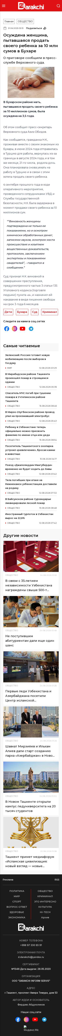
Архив (45, 917)
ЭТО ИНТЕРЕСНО (45, 901)
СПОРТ (16, 901)
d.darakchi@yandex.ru (31, 957)
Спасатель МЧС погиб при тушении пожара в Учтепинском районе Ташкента (28, 397)
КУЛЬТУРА (45, 906)
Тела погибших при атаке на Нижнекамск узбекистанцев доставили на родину (31, 484)
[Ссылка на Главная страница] (31, 5)
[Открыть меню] (3, 5)
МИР (17, 896)
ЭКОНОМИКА (16, 917)
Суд (34, 312)
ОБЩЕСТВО (25, 21)
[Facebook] (6, 328)
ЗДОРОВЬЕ (17, 912)
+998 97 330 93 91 (31, 945)
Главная (9, 21)
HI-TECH (45, 912)
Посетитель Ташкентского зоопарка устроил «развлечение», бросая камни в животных (30, 450)
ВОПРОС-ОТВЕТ (16, 906)
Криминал (49, 312)
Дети (8, 312)
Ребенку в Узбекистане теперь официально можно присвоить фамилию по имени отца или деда (27, 431)
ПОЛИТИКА (16, 891)
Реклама (8, 879)
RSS (57, 879)
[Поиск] (58, 5)
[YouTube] (22, 328)
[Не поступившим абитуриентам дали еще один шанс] (31, 611)
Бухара (22, 312)
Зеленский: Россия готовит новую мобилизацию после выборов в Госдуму (27, 359)
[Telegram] (31, 328)
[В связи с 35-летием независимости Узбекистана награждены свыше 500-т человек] (31, 556)
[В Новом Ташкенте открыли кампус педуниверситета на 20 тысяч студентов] (31, 777)
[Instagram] (14, 328)
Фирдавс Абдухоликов (31, 1004)
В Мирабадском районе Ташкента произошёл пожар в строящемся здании (27, 378)
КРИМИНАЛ (45, 896)
